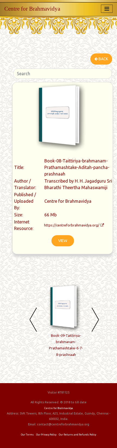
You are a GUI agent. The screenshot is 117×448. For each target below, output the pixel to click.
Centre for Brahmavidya (32, 8)
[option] (66, 322)
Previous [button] (33, 319)
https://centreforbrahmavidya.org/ (71, 225)
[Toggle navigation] (107, 9)
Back (103, 59)
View (62, 240)
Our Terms (27, 434)
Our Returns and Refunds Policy (77, 434)
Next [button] (95, 319)
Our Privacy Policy (46, 434)
